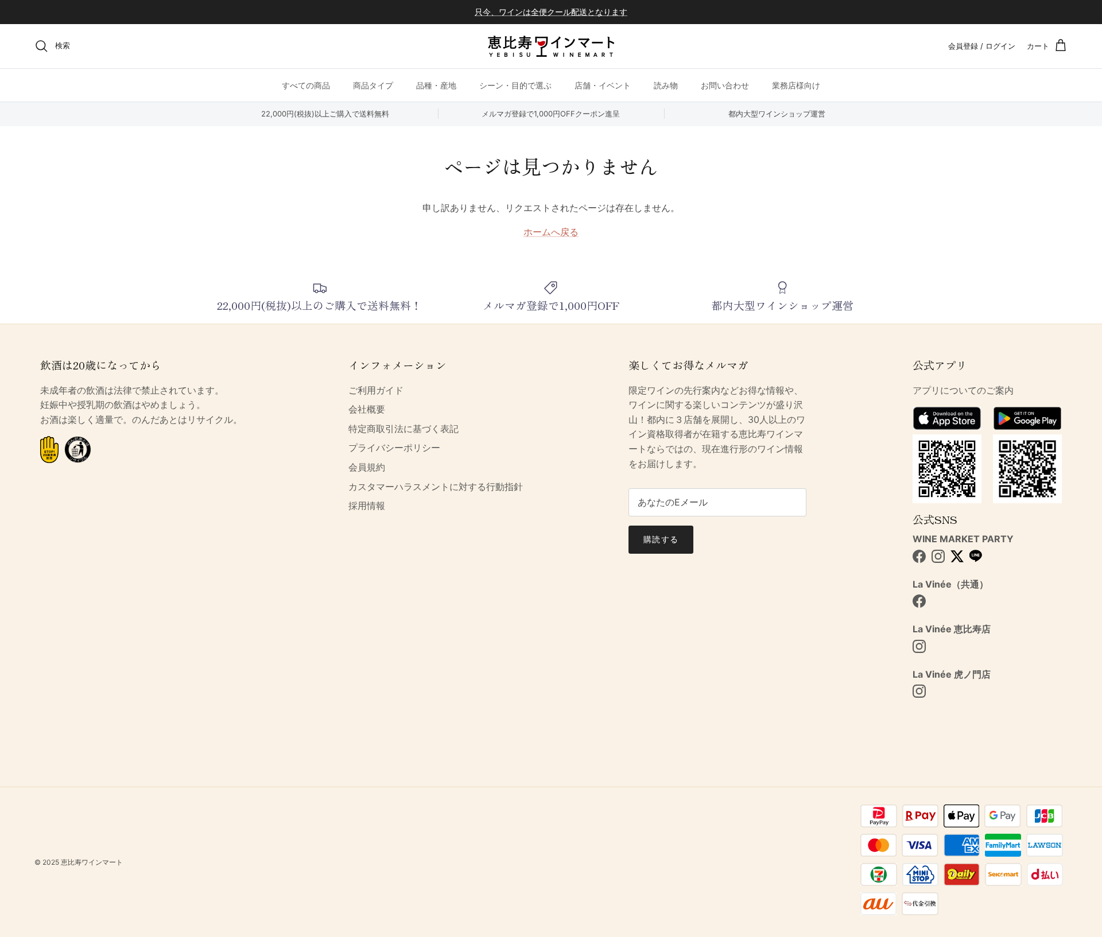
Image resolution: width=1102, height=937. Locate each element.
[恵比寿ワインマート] (551, 46)
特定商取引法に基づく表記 (403, 428)
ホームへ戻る (551, 232)
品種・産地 (436, 85)
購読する (660, 539)
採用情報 (366, 505)
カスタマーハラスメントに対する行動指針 (435, 486)
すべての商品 (306, 85)
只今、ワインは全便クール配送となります (551, 12)
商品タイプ (373, 85)
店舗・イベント (603, 85)
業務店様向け (796, 85)
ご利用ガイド (375, 390)
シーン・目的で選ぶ (515, 85)
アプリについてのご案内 (963, 390)
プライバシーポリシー (394, 447)
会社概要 (366, 409)
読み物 (666, 85)
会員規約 (366, 467)
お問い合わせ (725, 85)
